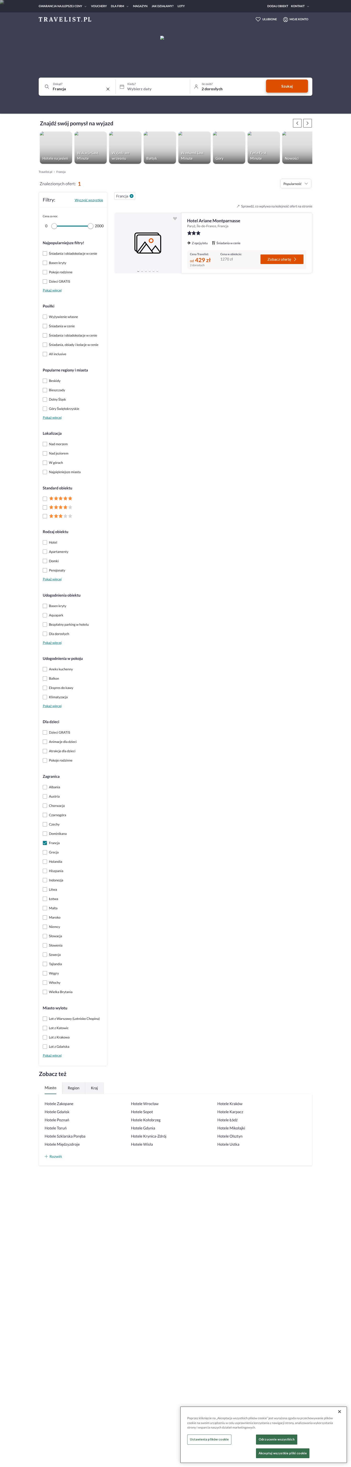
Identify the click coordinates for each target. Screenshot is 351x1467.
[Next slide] (175, 243)
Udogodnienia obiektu (61, 595)
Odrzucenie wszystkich (277, 1439)
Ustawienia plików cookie (209, 1439)
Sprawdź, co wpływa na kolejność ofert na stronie (276, 206)
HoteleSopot (142, 1112)
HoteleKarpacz (230, 1112)
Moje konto (299, 19)
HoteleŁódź (227, 1120)
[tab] (138, 270)
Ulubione (269, 19)
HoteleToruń (56, 1128)
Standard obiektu (57, 488)
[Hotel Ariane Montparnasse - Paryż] (147, 242)
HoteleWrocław (145, 1104)
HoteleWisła (142, 1144)
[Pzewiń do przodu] (297, 123)
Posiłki (48, 306)
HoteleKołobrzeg (146, 1120)
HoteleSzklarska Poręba (65, 1136)
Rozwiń (55, 1156)
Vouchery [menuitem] (99, 6)
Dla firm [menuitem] (117, 6)
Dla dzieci (51, 722)
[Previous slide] (120, 243)
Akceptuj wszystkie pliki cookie (283, 1453)
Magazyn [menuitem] (140, 6)
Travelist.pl (45, 172)
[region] (147, 242)
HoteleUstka (228, 1144)
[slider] (54, 226)
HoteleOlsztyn (229, 1136)
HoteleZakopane (59, 1104)
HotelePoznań (57, 1120)
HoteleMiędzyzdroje (62, 1144)
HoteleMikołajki (231, 1128)
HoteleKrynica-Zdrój (148, 1136)
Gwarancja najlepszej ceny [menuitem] (60, 6)
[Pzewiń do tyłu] (307, 123)
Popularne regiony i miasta (65, 370)
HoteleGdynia (143, 1128)
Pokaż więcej (52, 290)
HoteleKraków (229, 1104)
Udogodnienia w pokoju (63, 658)
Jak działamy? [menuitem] (163, 6)
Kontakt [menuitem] (298, 6)
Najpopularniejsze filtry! (63, 243)
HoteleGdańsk (57, 1112)
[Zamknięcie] (339, 1411)
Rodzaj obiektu (55, 532)
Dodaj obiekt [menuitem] (277, 6)
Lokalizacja (52, 433)
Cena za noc (50, 216)
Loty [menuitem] (181, 6)
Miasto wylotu (55, 1008)
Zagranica (51, 776)
